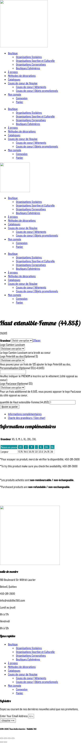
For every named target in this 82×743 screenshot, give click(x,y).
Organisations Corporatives (31, 64)
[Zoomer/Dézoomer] (1, 738)
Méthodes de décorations (22, 75)
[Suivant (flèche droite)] (5, 742)
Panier (19, 102)
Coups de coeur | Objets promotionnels (37, 90)
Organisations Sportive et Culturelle (35, 60)
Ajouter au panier (10, 406)
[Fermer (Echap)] (13, 738)
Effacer (37, 340)
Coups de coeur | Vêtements (31, 87)
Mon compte (14, 94)
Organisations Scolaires (29, 57)
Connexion (21, 98)
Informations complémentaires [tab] (25, 414)
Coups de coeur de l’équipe (22, 83)
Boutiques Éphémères (28, 68)
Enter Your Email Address (14, 716)
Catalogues (14, 79)
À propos (13, 72)
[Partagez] (9, 738)
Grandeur (5, 340)
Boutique (13, 53)
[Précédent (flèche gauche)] (1, 742)
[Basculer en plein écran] (5, 738)
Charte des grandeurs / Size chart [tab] (26, 417)
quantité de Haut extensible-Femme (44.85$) (24, 402)
